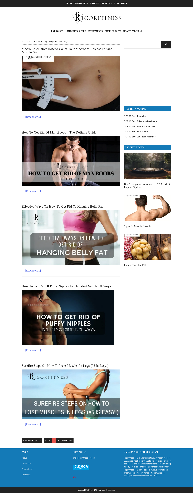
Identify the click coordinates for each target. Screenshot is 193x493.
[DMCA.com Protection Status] (81, 469)
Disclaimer (26, 475)
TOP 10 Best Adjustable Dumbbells (140, 121)
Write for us (26, 463)
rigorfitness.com (108, 490)
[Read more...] (33, 116)
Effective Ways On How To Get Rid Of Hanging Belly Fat (62, 206)
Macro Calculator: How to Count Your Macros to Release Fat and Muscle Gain (67, 50)
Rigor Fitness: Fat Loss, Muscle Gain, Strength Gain (96, 18)
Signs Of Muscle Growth (137, 226)
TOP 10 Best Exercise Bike (136, 131)
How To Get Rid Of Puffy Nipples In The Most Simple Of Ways (66, 286)
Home (36, 41)
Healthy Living (47, 41)
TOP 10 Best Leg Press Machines (140, 136)
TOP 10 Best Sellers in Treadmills (139, 126)
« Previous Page (30, 440)
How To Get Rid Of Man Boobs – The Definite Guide (59, 132)
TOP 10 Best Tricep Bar (135, 116)
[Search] (166, 44)
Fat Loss (58, 41)
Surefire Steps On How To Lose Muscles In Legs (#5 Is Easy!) (65, 366)
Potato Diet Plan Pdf (135, 265)
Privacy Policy (27, 469)
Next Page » (67, 440)
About (24, 458)
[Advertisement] (147, 79)
